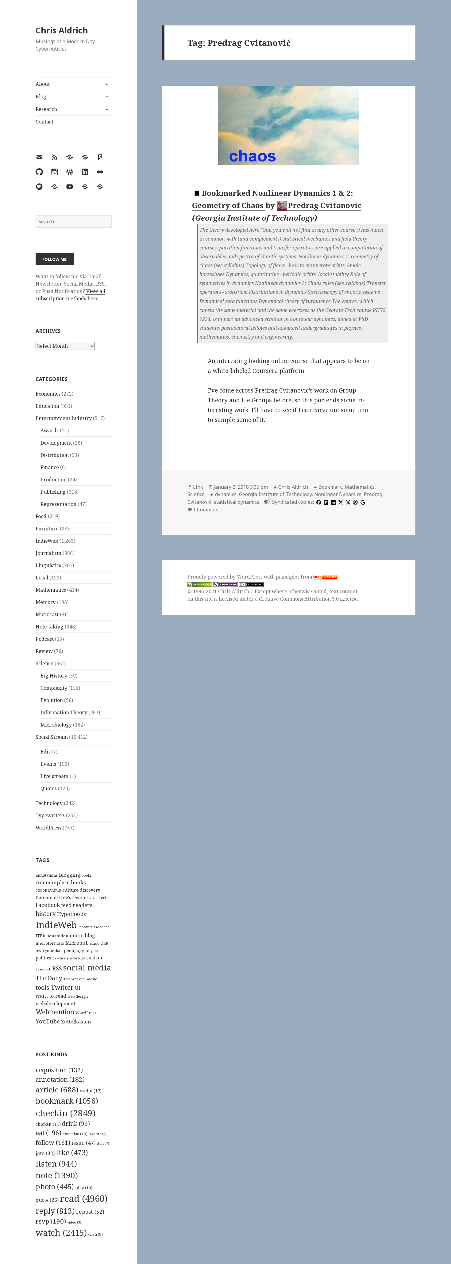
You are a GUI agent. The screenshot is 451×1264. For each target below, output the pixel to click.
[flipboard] (325, 502)
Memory (46, 602)
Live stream (54, 776)
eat (48, 1133)
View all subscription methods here (70, 295)
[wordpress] (355, 502)
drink (76, 1124)
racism (94, 957)
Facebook (48, 905)
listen (56, 1163)
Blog (41, 96)
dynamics (226, 494)
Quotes (48, 788)
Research (46, 109)
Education (47, 406)
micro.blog (82, 935)
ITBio (41, 936)
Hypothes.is (71, 913)
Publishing (53, 491)
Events (48, 764)
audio (91, 1090)
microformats (50, 943)
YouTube (48, 1021)
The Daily (49, 978)
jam (45, 1153)
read (84, 1198)
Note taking (50, 626)
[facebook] (318, 502)
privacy (59, 958)
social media (87, 967)
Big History (53, 675)
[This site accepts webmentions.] (225, 584)
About (43, 84)
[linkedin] (332, 502)
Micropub (77, 942)
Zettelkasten (76, 1021)
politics (43, 958)
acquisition (59, 1070)
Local (42, 577)
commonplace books (61, 882)
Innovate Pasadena (94, 926)
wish (95, 1234)
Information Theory (63, 712)
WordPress (48, 827)
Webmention (55, 1012)
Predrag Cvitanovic (324, 205)
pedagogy (74, 950)
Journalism (48, 553)
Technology (49, 803)
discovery (90, 890)
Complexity (53, 688)
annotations (47, 875)
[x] (340, 502)
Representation (58, 504)
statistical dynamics (236, 502)
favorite (97, 1134)
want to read (51, 995)
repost (90, 1211)
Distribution (54, 455)
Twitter (62, 987)
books (86, 875)
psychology (76, 958)
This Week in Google (80, 979)
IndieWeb (47, 540)
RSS (57, 968)
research (43, 969)
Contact (44, 121)
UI (77, 988)
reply (55, 1211)
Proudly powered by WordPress (225, 576)
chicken (48, 1124)
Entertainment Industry (64, 418)
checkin (65, 1113)
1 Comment (206, 509)
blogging (69, 874)
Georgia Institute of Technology (275, 494)
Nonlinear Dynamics (337, 494)
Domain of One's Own (59, 897)
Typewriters (50, 815)
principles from (295, 576)
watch (61, 1232)
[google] (362, 502)
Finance (49, 467)
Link (198, 487)
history (46, 913)
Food (41, 516)
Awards (49, 430)
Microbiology (56, 724)
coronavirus (48, 890)
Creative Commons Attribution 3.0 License (308, 598)
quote (47, 1200)
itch (103, 1143)
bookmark (67, 1100)
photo (55, 1186)
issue (83, 1142)
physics (92, 950)
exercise (75, 1134)
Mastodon (58, 936)
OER (104, 943)
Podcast (45, 639)
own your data (49, 950)
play (83, 1187)
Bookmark (330, 487)
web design (77, 996)
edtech (101, 897)
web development (55, 1003)
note (57, 1175)
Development (56, 442)
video (74, 1222)
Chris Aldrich (62, 30)
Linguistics (48, 565)
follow (53, 1142)
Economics (48, 393)
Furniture (47, 528)
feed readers (76, 905)
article (57, 1089)
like (72, 1152)
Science (44, 663)
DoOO (89, 898)
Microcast (47, 614)
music (94, 943)
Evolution (51, 700)
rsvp (51, 1221)
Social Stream (52, 737)
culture (70, 890)
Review (44, 651)
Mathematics (51, 589)
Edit (45, 751)
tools (42, 987)
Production (53, 479)
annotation (60, 1079)
